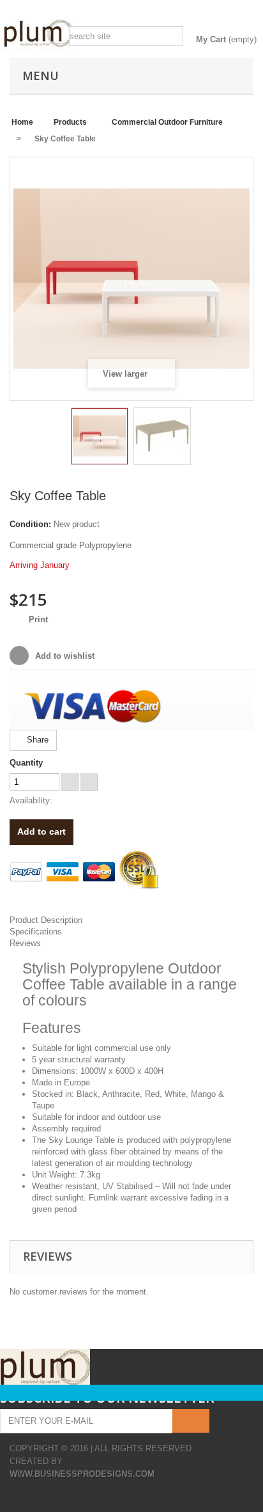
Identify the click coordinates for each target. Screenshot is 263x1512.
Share (36, 739)
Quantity (26, 763)
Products (70, 122)
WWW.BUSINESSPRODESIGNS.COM (82, 1474)
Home (22, 122)
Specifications (36, 931)
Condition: (30, 524)
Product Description (46, 920)
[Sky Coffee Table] (99, 436)
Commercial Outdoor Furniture (167, 122)
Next (202, 438)
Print (38, 619)
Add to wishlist (63, 656)
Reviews (25, 943)
